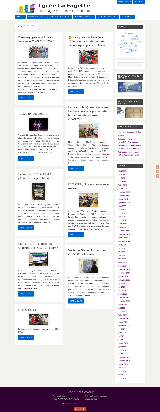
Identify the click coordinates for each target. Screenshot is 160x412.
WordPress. (93, 403)
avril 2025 (121, 217)
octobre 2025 (123, 199)
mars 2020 (122, 350)
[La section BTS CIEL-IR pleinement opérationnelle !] (38, 191)
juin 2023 (121, 283)
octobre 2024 (123, 238)
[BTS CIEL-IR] (38, 319)
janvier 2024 (122, 266)
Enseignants (139, 2)
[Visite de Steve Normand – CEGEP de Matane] (88, 266)
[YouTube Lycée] (157, 167)
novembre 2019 (124, 361)
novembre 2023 (124, 273)
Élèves (120, 2)
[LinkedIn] (157, 171)
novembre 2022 (124, 301)
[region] (130, 87)
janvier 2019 (122, 375)
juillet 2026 (122, 171)
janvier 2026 (122, 189)
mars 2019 (122, 371)
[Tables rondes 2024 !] (38, 124)
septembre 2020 (124, 347)
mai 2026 (121, 178)
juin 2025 (121, 210)
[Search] (140, 65)
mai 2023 (121, 287)
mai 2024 (121, 252)
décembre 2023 (124, 269)
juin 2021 (121, 336)
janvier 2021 (122, 340)
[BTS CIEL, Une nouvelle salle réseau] (88, 199)
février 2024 (122, 262)
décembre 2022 (124, 297)
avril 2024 (121, 255)
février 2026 (122, 185)
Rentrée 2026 (123, 135)
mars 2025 (122, 220)
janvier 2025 (122, 227)
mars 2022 (122, 311)
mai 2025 (121, 213)
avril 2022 (121, 308)
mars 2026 (122, 182)
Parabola (84, 403)
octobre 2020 (123, 343)
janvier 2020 (122, 354)
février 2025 (122, 224)
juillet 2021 (122, 333)
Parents (128, 2)
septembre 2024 (124, 241)
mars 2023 (122, 290)
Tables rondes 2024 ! (32, 113)
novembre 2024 (124, 234)
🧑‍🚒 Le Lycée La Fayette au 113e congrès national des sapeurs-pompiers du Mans (87, 41)
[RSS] (157, 176)
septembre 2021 (124, 326)
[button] (120, 87)
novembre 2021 (124, 319)
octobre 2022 (123, 304)
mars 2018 (122, 378)
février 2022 (122, 315)
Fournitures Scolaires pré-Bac (129, 132)
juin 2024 (121, 248)
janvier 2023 (122, 294)
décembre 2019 (124, 357)
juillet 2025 (122, 206)
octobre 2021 (123, 322)
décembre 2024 (124, 231)
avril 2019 (121, 368)
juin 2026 (121, 174)
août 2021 (121, 329)
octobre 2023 (123, 276)
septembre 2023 (124, 280)
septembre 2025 (124, 203)
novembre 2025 (124, 196)
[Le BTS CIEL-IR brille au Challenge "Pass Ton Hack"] (38, 259)
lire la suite (26, 98)
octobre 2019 (123, 364)
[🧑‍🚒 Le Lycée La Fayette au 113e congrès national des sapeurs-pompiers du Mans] (88, 56)
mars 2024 (122, 259)
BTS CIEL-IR (27, 309)
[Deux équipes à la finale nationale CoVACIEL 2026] (38, 52)
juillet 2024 (122, 245)
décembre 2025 (124, 192)
